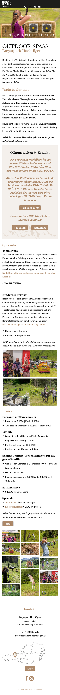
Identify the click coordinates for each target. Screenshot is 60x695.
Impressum (28, 689)
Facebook (20, 227)
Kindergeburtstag (13, 506)
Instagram (39, 227)
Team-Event (11, 502)
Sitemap (21, 689)
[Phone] (25, 6)
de (35, 6)
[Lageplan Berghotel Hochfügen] (26, 653)
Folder (8, 523)
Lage (30, 668)
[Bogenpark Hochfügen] (6, 6)
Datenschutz (37, 689)
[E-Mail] (30, 6)
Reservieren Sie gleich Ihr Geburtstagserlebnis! (24, 324)
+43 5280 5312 (30, 208)
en (39, 6)
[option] (30, 23)
